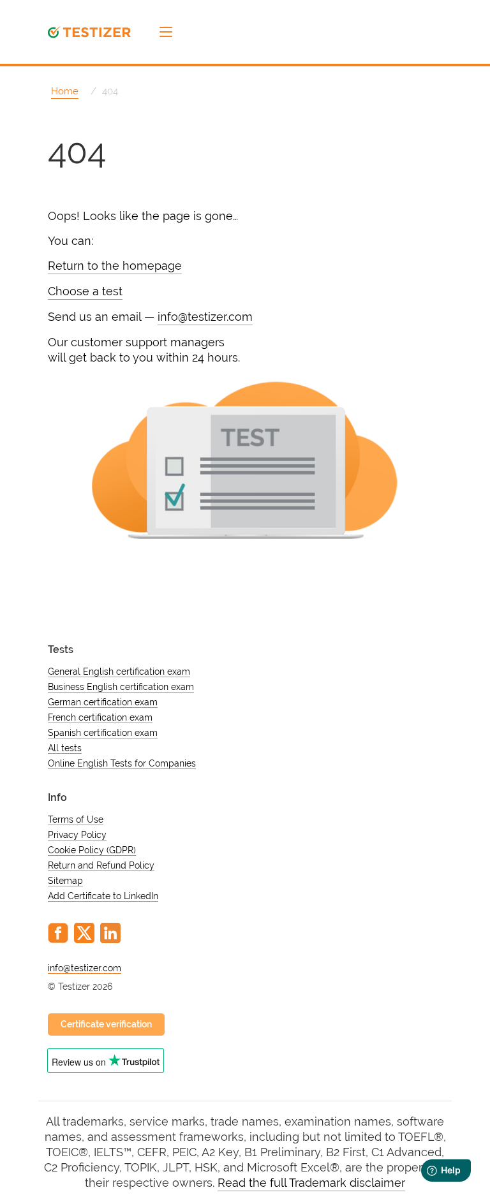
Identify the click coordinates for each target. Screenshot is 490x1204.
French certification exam (100, 717)
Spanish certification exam (103, 733)
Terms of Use (75, 819)
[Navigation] (166, 31)
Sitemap (65, 881)
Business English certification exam (121, 687)
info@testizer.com (205, 316)
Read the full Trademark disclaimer (311, 1182)
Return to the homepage (115, 265)
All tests (65, 748)
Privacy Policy (77, 835)
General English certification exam (119, 671)
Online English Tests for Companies (122, 763)
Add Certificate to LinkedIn (103, 896)
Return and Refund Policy (101, 865)
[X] (84, 933)
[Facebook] (58, 933)
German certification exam (103, 702)
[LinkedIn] (110, 933)
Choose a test (85, 291)
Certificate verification (106, 1024)
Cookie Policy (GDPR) (92, 850)
